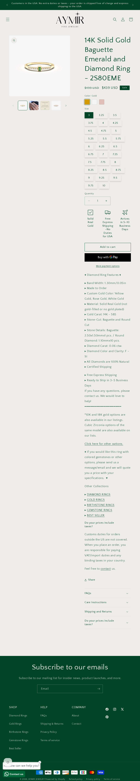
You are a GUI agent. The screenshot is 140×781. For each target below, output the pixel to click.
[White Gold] (94, 101)
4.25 (115, 123)
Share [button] (91, 579)
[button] (8, 19)
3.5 (115, 115)
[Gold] (87, 101)
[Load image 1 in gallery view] (22, 105)
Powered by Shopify (55, 779)
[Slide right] (66, 106)
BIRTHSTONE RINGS (100, 505)
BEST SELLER (96, 515)
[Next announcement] (133, 5)
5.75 (118, 138)
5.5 (105, 138)
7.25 (115, 154)
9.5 (115, 177)
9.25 (101, 177)
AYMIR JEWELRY (36, 779)
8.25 (91, 170)
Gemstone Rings (18, 740)
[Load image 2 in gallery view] (33, 105)
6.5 (115, 146)
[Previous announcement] (7, 5)
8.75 (118, 170)
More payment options (108, 266)
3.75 (90, 123)
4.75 (103, 130)
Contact (76, 723)
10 (104, 185)
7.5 (90, 162)
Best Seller (15, 748)
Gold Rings (15, 723)
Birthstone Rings (18, 732)
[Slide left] (13, 106)
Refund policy (76, 779)
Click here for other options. (104, 443)
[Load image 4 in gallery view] (56, 105)
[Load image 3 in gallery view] (45, 105)
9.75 (91, 185)
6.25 (101, 146)
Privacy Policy (48, 732)
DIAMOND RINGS (98, 494)
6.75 (91, 154)
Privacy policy (93, 779)
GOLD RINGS (96, 499)
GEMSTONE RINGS (99, 510)
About (75, 715)
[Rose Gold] (101, 101)
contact (106, 568)
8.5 (105, 170)
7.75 (103, 162)
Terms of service (50, 740)
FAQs (43, 715)
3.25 (101, 115)
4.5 (90, 130)
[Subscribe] (99, 689)
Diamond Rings (18, 715)
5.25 (91, 138)
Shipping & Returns (51, 723)
